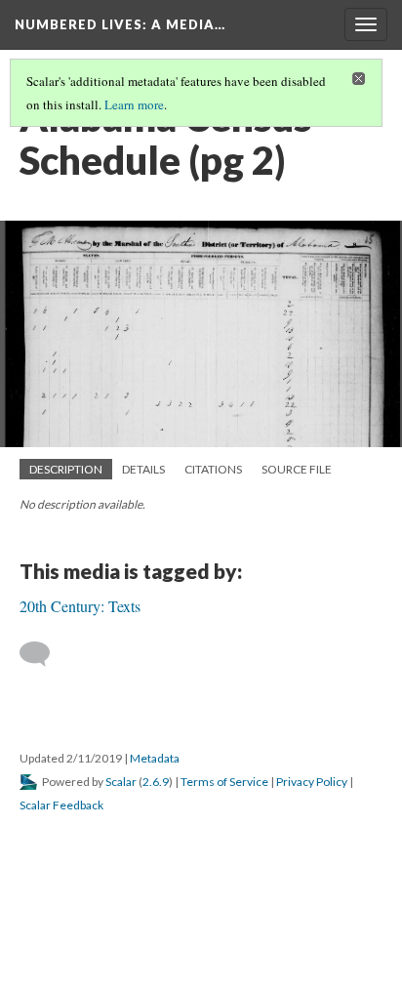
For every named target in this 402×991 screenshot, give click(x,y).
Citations (213, 469)
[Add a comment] (43, 654)
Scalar (121, 781)
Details (143, 469)
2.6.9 (155, 781)
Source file (296, 469)
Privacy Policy (311, 781)
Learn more (134, 104)
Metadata (155, 758)
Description (65, 469)
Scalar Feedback (61, 805)
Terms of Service (224, 781)
